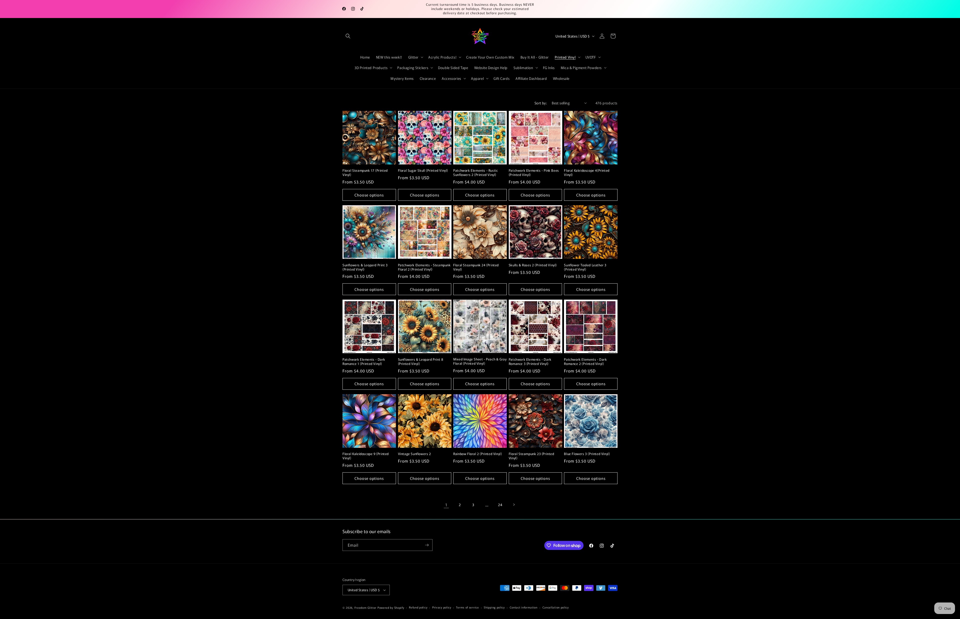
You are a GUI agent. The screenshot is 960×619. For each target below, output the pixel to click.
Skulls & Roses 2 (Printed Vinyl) (533, 265)
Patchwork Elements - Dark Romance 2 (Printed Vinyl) (585, 361)
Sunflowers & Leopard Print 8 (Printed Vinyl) (420, 361)
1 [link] (446, 505)
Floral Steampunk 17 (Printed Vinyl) (365, 172)
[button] (348, 36)
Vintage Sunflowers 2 (414, 454)
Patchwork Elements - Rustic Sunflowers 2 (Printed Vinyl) (475, 172)
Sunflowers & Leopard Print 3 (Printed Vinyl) (365, 267)
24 (500, 504)
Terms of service (467, 607)
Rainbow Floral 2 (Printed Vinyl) (477, 454)
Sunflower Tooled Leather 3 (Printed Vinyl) (585, 267)
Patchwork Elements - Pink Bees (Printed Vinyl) (534, 172)
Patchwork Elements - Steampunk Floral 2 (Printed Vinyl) (424, 267)
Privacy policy (441, 607)
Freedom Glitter (365, 607)
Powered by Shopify (391, 607)
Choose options (369, 194)
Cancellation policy (555, 607)
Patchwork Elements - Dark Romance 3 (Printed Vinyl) (530, 361)
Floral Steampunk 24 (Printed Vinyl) (476, 267)
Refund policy (418, 607)
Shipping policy (494, 607)
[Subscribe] (426, 545)
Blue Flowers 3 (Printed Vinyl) (587, 454)
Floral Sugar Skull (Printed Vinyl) (423, 170)
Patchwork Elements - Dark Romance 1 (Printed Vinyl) (363, 361)
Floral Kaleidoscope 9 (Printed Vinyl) (365, 456)
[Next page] (513, 504)
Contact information (524, 607)
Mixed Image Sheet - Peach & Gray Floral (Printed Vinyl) (479, 361)
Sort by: (540, 102)
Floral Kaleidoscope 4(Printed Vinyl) (586, 172)
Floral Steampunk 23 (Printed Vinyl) (531, 456)
